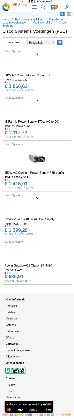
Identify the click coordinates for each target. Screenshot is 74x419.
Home (5, 19)
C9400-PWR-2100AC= (18, 223)
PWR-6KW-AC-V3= (16, 80)
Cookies (10, 391)
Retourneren (13, 331)
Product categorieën (18, 350)
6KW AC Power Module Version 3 (27, 75)
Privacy (10, 384)
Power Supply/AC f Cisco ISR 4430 (28, 265)
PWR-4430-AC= (14, 270)
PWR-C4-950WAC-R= (17, 177)
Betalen (10, 312)
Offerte (10, 337)
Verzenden (12, 318)
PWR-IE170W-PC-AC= (18, 126)
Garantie (11, 324)
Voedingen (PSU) (43, 22)
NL (62, 14)
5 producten (12, 42)
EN (69, 14)
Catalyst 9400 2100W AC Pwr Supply (29, 219)
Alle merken (13, 356)
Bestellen (11, 305)
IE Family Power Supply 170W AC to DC (32, 121)
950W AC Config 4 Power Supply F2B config (34, 172)
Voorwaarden (13, 397)
